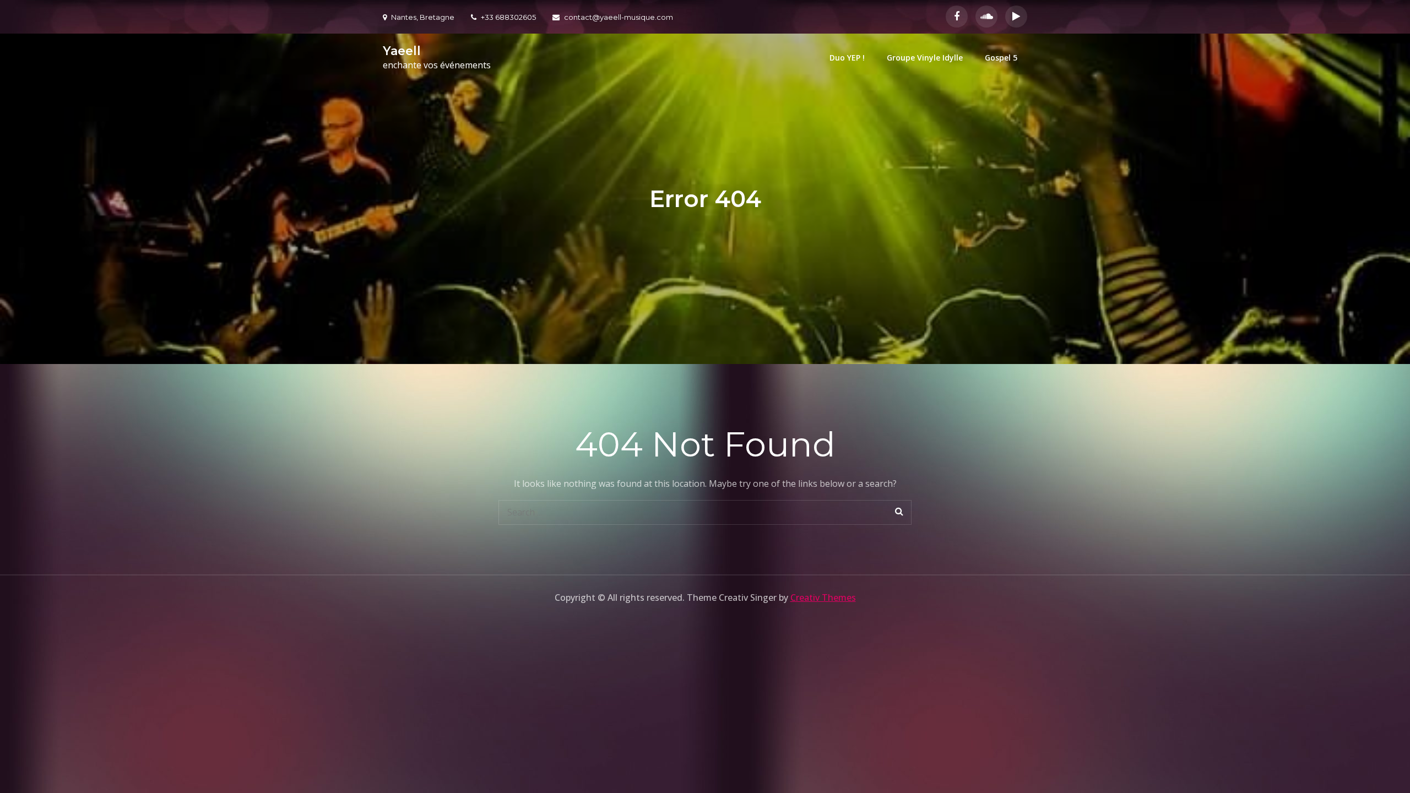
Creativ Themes (823, 597)
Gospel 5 (1001, 57)
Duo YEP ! (847, 57)
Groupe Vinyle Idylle (925, 57)
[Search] (899, 512)
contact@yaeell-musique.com (618, 17)
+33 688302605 (508, 17)
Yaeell (402, 51)
